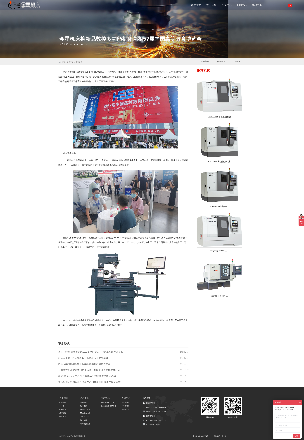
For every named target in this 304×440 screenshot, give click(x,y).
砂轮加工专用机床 (219, 296)
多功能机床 (83, 320)
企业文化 (62, 406)
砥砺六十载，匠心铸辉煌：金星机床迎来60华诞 (83, 358)
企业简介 (62, 402)
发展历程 (62, 413)
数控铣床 (83, 420)
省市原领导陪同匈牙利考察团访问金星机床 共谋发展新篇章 (89, 382)
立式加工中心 (85, 417)
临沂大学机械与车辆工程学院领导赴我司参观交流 (84, 364)
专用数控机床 (85, 424)
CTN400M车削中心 (219, 206)
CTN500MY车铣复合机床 (219, 117)
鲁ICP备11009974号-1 (201, 436)
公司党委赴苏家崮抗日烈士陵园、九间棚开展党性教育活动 (89, 370)
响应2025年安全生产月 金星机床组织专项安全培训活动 (87, 376)
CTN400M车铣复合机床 (219, 161)
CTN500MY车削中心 (219, 251)
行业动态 (221, 61)
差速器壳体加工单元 (108, 402)
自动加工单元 (85, 410)
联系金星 (62, 417)
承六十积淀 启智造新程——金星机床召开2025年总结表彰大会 (90, 352)
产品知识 (236, 61)
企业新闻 (79, 62)
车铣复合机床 (85, 413)
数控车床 (81, 242)
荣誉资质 (62, 410)
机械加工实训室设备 (108, 406)
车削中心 (83, 402)
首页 (63, 62)
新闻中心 (70, 62)
